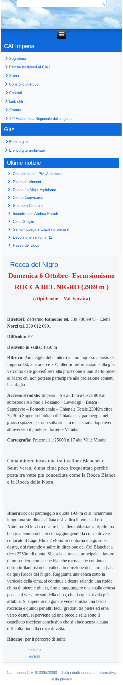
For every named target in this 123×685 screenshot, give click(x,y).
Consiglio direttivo (24, 84)
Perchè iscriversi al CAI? (29, 67)
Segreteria (17, 58)
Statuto (15, 110)
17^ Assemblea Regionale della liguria (40, 118)
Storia (14, 76)
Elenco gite (18, 142)
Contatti (15, 93)
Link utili (16, 101)
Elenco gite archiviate (27, 150)
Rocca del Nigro (34, 264)
